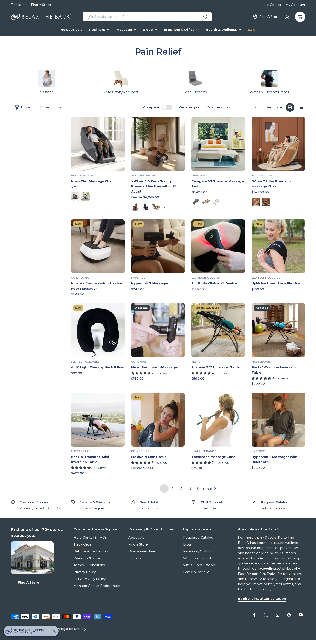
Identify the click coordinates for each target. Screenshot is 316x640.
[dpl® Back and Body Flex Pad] (278, 246)
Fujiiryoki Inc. (262, 175)
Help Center (271, 5)
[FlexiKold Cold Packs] (158, 420)
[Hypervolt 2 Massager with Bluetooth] (278, 420)
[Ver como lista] (300, 107)
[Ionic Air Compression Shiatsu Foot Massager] (98, 246)
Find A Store (41, 5)
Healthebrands (203, 451)
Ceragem (198, 175)
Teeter (196, 361)
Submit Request (93, 508)
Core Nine (139, 361)
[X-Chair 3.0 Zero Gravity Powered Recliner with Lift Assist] (158, 144)
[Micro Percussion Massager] (158, 330)
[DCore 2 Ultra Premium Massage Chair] (278, 144)
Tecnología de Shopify (68, 629)
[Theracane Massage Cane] (218, 420)
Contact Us (149, 508)
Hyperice (138, 277)
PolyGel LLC (140, 451)
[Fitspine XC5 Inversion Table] (218, 330)
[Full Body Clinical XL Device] (218, 246)
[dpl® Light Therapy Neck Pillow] (98, 330)
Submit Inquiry (273, 508)
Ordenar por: (189, 107)
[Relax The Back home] (41, 17)
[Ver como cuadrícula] (290, 107)
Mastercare (261, 361)
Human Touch (82, 175)
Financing (19, 5)
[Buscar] (205, 16)
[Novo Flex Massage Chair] (98, 144)
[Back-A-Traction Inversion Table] (278, 330)
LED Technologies (205, 277)
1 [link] (164, 489)
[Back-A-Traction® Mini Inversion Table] (98, 420)
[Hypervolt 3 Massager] (158, 246)
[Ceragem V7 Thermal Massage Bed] (218, 144)
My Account (295, 5)
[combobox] (147, 16)
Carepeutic (80, 277)
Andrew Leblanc (144, 175)
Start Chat (209, 508)
